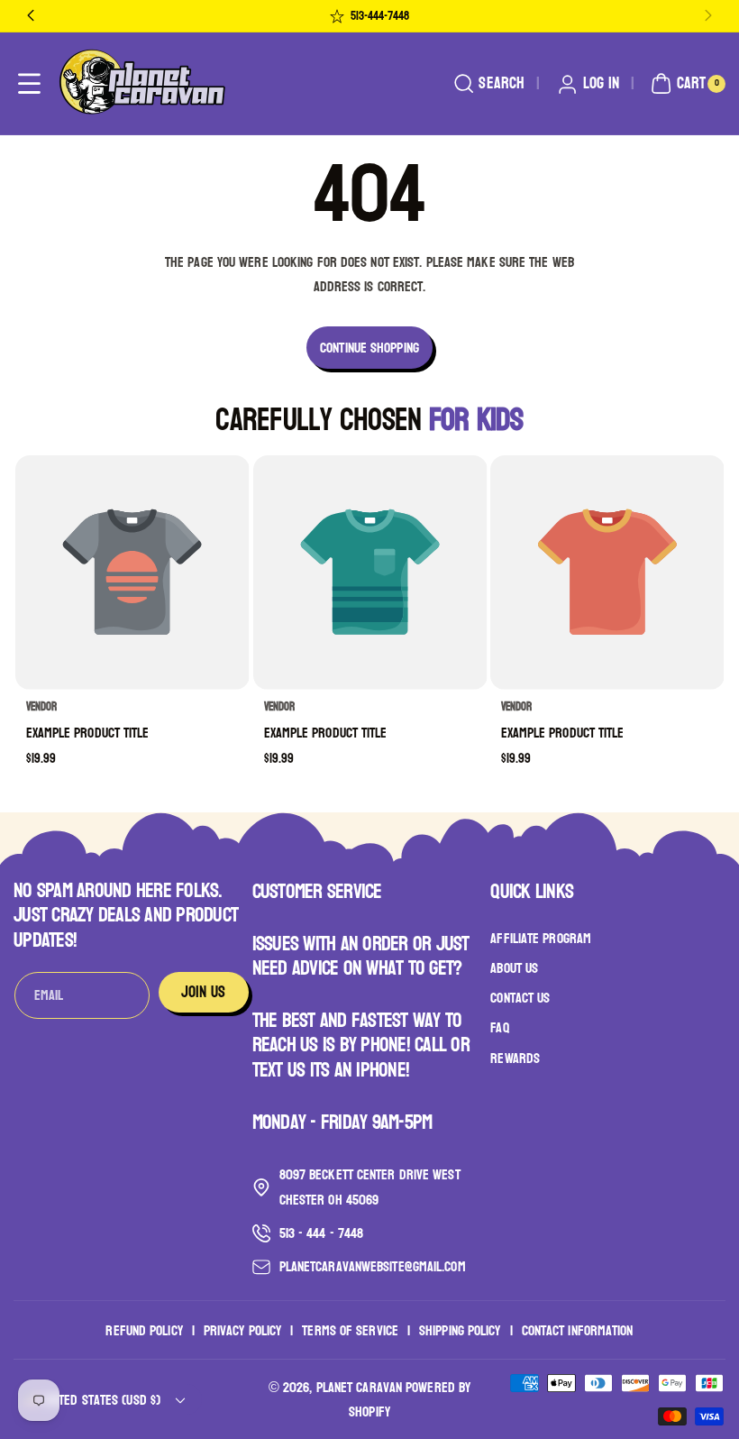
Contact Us (520, 998)
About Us (514, 968)
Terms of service (350, 1330)
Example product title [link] (88, 733)
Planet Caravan (359, 1387)
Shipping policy (460, 1330)
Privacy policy (242, 1330)
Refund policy (143, 1330)
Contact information (578, 1330)
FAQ (499, 1027)
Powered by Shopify (409, 1399)
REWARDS (515, 1058)
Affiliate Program (540, 938)
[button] (29, 84)
